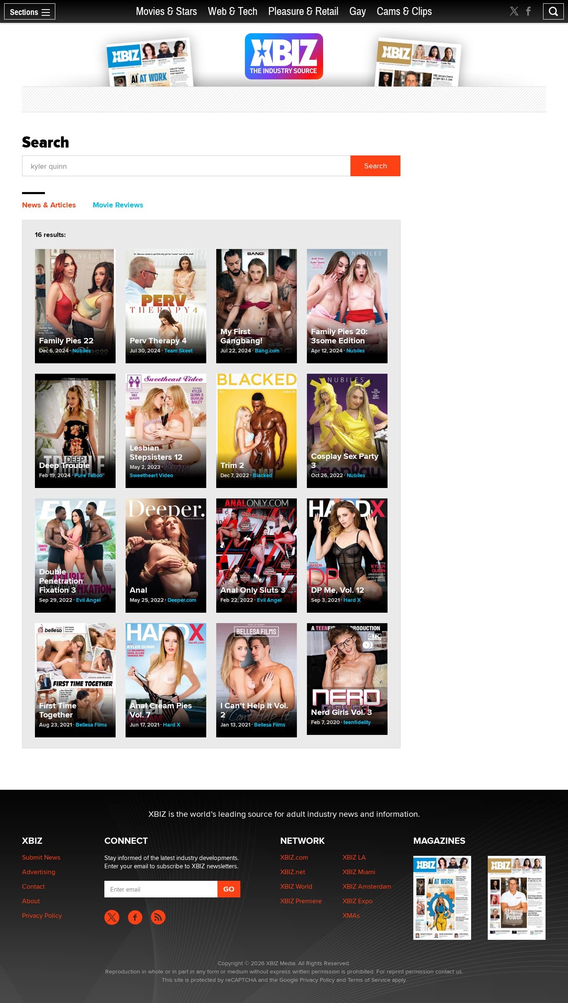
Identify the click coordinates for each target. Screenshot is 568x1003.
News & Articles (49, 205)
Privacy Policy (42, 915)
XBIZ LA (354, 857)
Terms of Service (369, 980)
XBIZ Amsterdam (367, 886)
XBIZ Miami (359, 872)
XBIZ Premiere (301, 901)
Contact (33, 886)
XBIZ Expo (358, 901)
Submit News (41, 857)
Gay (357, 11)
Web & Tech (232, 11)
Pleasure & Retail (303, 11)
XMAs (351, 915)
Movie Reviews (118, 205)
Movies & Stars (166, 11)
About (31, 901)
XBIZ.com (294, 857)
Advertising (38, 872)
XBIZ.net (292, 872)
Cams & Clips (404, 11)
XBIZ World (296, 886)
